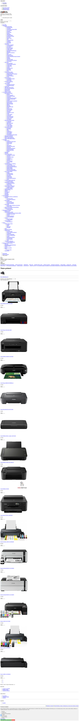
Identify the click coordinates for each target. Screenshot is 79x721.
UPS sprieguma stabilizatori (9, 88)
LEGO (6, 246)
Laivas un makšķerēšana (11, 235)
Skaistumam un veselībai (7, 210)
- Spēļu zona (30, 264)
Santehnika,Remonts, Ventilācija (10, 163)
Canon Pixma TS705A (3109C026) (6, 515)
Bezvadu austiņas (10, 47)
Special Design (6, 264)
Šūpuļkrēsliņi (7, 250)
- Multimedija (25, 264)
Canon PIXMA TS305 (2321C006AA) (7, 462)
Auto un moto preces (8, 154)
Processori (8, 37)
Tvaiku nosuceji (9, 126)
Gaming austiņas (10, 48)
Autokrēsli (8, 157)
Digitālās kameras (10, 173)
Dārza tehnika (7, 140)
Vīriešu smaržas (9, 219)
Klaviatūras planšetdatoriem (11, 50)
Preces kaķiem (7, 200)
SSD (7, 39)
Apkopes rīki (7, 86)
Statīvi (8, 179)
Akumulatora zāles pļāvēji (11, 141)
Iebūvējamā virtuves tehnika (9, 120)
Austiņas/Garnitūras (10, 44)
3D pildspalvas (7, 191)
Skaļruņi (8, 57)
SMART (6, 190)
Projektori (8, 82)
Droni (6, 228)
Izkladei (4, 222)
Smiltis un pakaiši (10, 209)
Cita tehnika (5, 139)
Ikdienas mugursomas (10, 234)
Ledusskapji (9, 122)
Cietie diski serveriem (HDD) (12, 29)
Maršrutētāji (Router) (10, 85)
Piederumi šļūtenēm (10, 149)
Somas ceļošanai (9, 239)
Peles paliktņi (9, 54)
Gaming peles (9, 49)
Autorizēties (5, 3)
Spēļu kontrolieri (10, 63)
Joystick (8, 67)
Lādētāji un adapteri (10, 186)
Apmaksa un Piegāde (6, 688)
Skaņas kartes (9, 38)
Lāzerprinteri (9, 79)
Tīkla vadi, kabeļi (10, 59)
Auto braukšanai (9, 45)
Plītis (8, 129)
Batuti (8, 225)
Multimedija (7, 43)
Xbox (8, 70)
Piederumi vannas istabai (11, 169)
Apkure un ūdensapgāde (11, 165)
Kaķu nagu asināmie (10, 202)
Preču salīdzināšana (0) (4, 276)
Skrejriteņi (6, 193)
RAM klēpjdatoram (10, 75)
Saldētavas (8, 130)
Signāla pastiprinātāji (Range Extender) (13, 56)
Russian (7, 8)
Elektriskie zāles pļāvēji (11, 146)
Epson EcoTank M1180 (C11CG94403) (7, 594)
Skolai (6, 248)
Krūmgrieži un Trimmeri (11, 148)
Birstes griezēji (9, 143)
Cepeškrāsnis (9, 121)
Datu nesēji (9, 42)
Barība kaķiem (9, 201)
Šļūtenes (8, 151)
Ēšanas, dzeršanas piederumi (12, 232)
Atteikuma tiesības (6, 696)
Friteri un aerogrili (10, 95)
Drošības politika (5, 689)
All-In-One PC (7, 90)
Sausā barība (7, 204)
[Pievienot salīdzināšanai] (4, 307)
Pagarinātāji (7, 194)
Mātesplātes (9, 34)
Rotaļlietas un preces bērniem (72, 265)
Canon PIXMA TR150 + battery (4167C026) (8, 435)
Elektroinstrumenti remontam (12, 166)
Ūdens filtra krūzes (10, 116)
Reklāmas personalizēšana (6, 713)
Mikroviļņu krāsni (10, 103)
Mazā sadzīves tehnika (8, 93)
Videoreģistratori (7, 189)
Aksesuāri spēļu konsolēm (11, 64)
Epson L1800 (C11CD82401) (5, 674)
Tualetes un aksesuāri (8, 208)
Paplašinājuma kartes (10, 36)
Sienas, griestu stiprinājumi (9, 137)
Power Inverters (9, 161)
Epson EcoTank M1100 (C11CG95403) (7, 568)
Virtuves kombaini (10, 117)
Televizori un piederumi (9, 135)
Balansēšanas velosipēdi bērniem (10, 244)
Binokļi (8, 172)
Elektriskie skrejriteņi (8, 229)
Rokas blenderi (9, 108)
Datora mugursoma (10, 72)
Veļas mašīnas (9, 132)
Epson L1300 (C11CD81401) (5, 647)
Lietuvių (7, 9)
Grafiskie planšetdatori (11, 183)
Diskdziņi (8, 31)
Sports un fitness (7, 220)
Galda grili (8, 97)
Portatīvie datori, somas (9, 71)
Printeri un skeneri (8, 77)
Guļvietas (6, 197)
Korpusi (8, 33)
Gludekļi (8, 99)
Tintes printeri (9, 80)
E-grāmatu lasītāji (10, 181)
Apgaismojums (9, 164)
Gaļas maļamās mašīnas (11, 96)
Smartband (6, 152)
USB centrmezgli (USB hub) (12, 60)
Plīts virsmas (9, 124)
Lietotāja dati (4, 712)
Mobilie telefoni (9, 187)
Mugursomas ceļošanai (11, 237)
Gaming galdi (9, 65)
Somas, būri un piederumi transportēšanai (12, 207)
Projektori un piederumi (9, 81)
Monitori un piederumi (11, 52)
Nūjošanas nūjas (9, 238)
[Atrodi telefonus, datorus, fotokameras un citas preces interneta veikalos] (66, 705)
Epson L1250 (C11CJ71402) (5, 621)
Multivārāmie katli (10, 106)
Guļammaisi (9, 233)
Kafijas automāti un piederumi (12, 100)
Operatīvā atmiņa (10, 35)
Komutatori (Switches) (11, 84)
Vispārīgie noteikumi (6, 690)
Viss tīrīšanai (9, 119)
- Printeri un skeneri (46, 264)
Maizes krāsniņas (10, 102)
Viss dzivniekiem (5, 195)
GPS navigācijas (9, 160)
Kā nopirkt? (5, 695)
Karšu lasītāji (9, 32)
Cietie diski (9, 28)
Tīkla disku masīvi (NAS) (9, 87)
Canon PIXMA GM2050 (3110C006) (6, 356)
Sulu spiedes (9, 110)
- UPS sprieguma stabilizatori (10, 265)
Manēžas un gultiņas (8, 247)
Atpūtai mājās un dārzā (9, 223)
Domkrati (8, 159)
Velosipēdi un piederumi (9, 241)
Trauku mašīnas (9, 125)
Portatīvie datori (9, 74)
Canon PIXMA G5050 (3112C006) (6, 303)
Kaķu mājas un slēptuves (11, 199)
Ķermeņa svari (9, 101)
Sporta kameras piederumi (11, 178)
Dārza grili (8, 226)
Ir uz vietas (4, 24)
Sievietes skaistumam (10, 215)
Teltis (8, 240)
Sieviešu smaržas (10, 218)
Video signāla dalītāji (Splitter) (10, 138)
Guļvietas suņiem (10, 198)
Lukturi (8, 236)
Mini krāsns (9, 128)
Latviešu (7, 7)
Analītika (3, 714)
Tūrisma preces (7, 230)
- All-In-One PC (26, 265)
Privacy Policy (2, 718)
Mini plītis (8, 105)
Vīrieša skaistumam (10, 216)
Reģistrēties (5, 2)
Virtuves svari (9, 118)
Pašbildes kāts (9, 176)
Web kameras (9, 61)
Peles (8, 53)
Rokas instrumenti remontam (12, 170)
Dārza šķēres (9, 145)
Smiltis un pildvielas (10, 203)
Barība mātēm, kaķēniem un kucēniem (13, 205)
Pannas (8, 107)
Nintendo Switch (10, 68)
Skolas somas (9, 249)
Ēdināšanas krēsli (8, 245)
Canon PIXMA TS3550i (4, 488)
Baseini (8, 224)
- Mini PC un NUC (32, 265)
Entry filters (2, 261)
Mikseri (8, 104)
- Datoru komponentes (18, 264)
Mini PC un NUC (8, 91)
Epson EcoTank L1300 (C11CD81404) (7, 541)
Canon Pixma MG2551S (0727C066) (6, 409)
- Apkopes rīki (68, 264)
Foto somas (9, 175)
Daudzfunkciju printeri (11, 78)
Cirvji (8, 144)
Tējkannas (8, 111)
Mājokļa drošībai (10, 168)
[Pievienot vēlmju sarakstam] (3, 307)
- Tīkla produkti (62, 264)
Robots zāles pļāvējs (10, 150)
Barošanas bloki (9, 27)
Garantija (4, 697)
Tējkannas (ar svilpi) (10, 112)
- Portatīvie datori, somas (37, 264)
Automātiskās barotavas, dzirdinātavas (11, 196)
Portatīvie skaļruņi (10, 55)
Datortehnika (5, 25)
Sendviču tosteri (9, 109)
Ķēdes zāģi (9, 147)
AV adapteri (9, 46)
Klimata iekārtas (9, 167)
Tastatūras (8, 58)
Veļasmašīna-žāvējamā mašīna (12, 134)
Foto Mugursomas (10, 174)
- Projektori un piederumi (54, 264)
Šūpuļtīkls (8, 227)
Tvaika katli (9, 115)
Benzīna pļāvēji (9, 142)
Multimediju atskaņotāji (9, 136)
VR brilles (6, 153)
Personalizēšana (4, 716)
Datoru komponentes (8, 26)
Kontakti (4, 702)
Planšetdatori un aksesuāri (9, 182)
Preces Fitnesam (9, 221)
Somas (8, 76)
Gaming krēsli (9, 66)
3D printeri (6, 192)
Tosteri (8, 113)
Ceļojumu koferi (9, 231)
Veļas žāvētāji (9, 133)
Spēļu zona (6, 62)
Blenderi (8, 94)
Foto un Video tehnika (8, 171)
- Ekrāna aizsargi (19, 265)
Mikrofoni (8, 51)
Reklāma (3, 711)
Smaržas (6, 217)
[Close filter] (2, 257)
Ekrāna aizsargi (7, 89)
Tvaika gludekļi (9, 114)
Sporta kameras (9, 177)
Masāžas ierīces (7, 211)
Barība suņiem (9, 206)
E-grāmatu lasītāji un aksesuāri (10, 180)
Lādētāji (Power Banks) (9, 188)
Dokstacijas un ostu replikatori (12, 73)
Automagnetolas (9, 158)
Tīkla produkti (7, 83)
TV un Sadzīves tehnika (7, 92)
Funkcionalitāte (4, 715)
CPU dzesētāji (9, 30)
